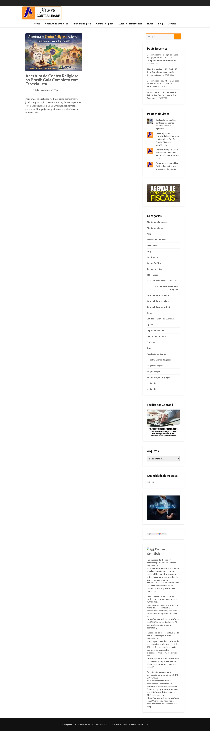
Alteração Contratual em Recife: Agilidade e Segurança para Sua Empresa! (161, 95)
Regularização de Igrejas (158, 377)
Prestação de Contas (156, 354)
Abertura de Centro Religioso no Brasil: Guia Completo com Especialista (52, 79)
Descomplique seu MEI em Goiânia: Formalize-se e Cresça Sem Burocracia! (163, 84)
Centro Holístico (154, 269)
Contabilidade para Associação (161, 280)
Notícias (151, 342)
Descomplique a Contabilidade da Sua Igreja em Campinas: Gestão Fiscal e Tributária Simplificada (167, 139)
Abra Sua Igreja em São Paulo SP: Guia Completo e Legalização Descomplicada (162, 72)
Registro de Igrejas (155, 365)
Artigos (150, 234)
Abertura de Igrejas (155, 228)
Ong (149, 348)
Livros (150, 23)
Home (37, 23)
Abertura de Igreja (82, 23)
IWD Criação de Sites (99, 724)
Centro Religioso (105, 23)
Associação (152, 245)
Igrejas (150, 324)
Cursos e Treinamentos (130, 23)
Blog (160, 23)
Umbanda (151, 383)
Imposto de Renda (155, 330)
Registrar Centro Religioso (159, 359)
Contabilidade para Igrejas (159, 295)
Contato (172, 23)
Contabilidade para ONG (158, 307)
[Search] (177, 36)
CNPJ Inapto (152, 275)
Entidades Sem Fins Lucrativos (161, 318)
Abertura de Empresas (56, 23)
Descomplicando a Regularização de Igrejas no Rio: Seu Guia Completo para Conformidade (162, 57)
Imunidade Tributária (156, 336)
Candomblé (152, 257)
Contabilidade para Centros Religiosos (167, 288)
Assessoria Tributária (156, 239)
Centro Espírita (154, 263)
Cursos (150, 313)
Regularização (153, 371)
